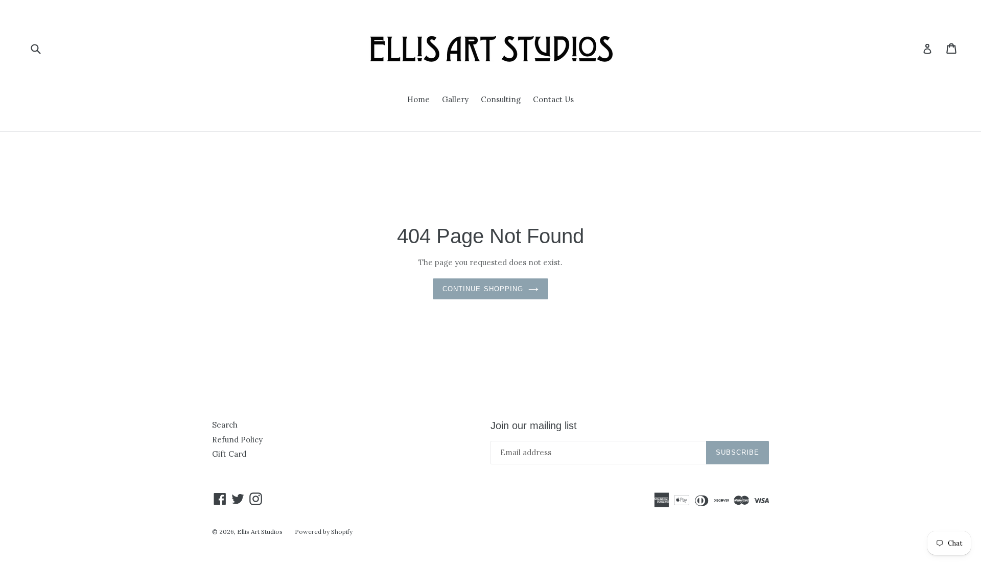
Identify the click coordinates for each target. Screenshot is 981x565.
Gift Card (229, 454)
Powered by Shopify (324, 531)
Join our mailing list (534, 425)
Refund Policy (237, 439)
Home (418, 99)
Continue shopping (482, 289)
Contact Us (553, 99)
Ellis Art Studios (260, 531)
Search (225, 425)
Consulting (501, 99)
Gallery (455, 99)
